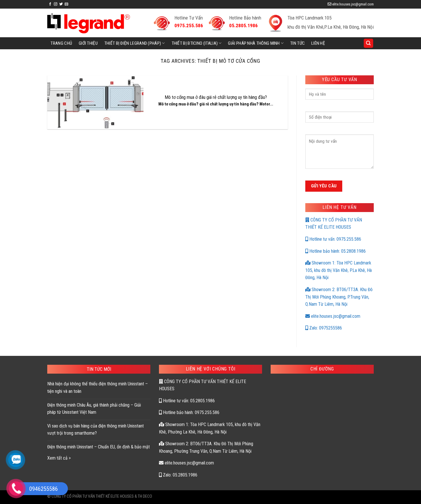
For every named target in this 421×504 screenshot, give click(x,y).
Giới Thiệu (88, 43)
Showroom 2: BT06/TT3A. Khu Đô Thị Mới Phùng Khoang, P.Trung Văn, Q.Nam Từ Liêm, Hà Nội (339, 297)
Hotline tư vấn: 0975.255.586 (334, 239)
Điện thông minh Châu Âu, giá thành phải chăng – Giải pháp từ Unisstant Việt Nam (94, 408)
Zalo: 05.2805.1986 (179, 475)
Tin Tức (297, 43)
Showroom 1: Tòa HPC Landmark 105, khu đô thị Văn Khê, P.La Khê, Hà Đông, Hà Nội (338, 270)
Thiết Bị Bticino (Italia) (195, 43)
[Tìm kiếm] (368, 43)
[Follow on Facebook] (50, 4)
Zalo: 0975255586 (325, 328)
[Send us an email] (66, 4)
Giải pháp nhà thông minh (254, 43)
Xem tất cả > (59, 458)
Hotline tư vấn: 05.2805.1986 (188, 400)
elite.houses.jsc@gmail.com (335, 316)
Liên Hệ (318, 43)
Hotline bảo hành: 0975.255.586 (190, 412)
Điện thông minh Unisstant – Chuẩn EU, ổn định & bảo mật (98, 447)
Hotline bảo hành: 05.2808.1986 (337, 251)
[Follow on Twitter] (61, 4)
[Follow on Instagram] (55, 4)
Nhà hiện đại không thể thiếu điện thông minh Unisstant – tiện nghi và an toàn (97, 387)
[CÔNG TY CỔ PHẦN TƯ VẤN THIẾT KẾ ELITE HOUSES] (88, 23)
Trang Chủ (61, 43)
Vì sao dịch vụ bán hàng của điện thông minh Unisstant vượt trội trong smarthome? (95, 429)
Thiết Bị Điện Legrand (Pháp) (132, 43)
